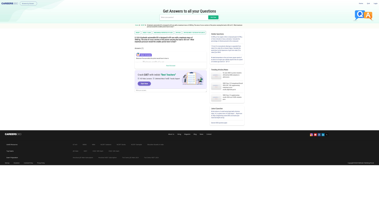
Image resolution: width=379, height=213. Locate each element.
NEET (85, 151)
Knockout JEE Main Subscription (83, 157)
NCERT (143, 25)
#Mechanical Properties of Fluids (163, 32)
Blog (195, 134)
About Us (171, 134)
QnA (368, 3)
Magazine (187, 134)
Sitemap (7, 163)
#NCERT (138, 32)
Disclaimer (17, 163)
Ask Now (213, 17)
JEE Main (75, 151)
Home (361, 3)
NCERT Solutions (105, 144)
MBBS (85, 144)
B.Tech (75, 144)
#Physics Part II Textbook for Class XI (194, 32)
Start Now (144, 84)
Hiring (179, 134)
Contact (209, 134)
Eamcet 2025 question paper (219, 123)
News (201, 134)
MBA (93, 144)
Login (376, 3)
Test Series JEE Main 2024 (130, 157)
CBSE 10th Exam (98, 151)
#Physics (178, 32)
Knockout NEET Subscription (107, 157)
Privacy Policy (41, 163)
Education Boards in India (155, 144)
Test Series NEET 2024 (151, 157)
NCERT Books (121, 144)
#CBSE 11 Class (147, 32)
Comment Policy (28, 163)
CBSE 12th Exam (114, 151)
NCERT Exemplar (136, 144)
